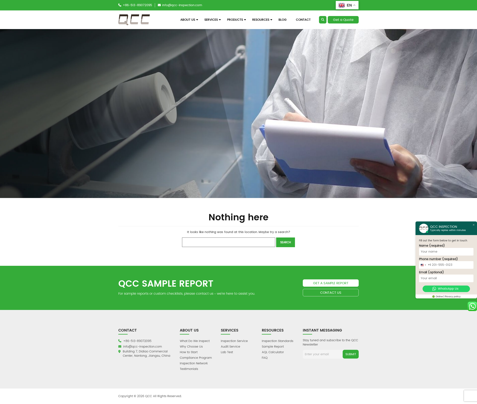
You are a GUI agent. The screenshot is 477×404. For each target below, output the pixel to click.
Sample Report (273, 346)
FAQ (265, 357)
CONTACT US (330, 292)
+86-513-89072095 (137, 5)
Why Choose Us (191, 346)
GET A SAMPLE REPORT (330, 283)
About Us (187, 20)
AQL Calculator (273, 352)
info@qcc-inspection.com (182, 5)
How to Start (189, 352)
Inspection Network (194, 363)
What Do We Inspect (195, 341)
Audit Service (230, 346)
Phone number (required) (438, 259)
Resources (260, 20)
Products (235, 20)
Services (211, 20)
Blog (283, 20)
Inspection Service (234, 341)
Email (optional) (431, 272)
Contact (303, 20)
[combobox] (425, 265)
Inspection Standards (277, 341)
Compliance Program (196, 357)
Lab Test (227, 352)
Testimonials (189, 369)
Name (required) (432, 246)
